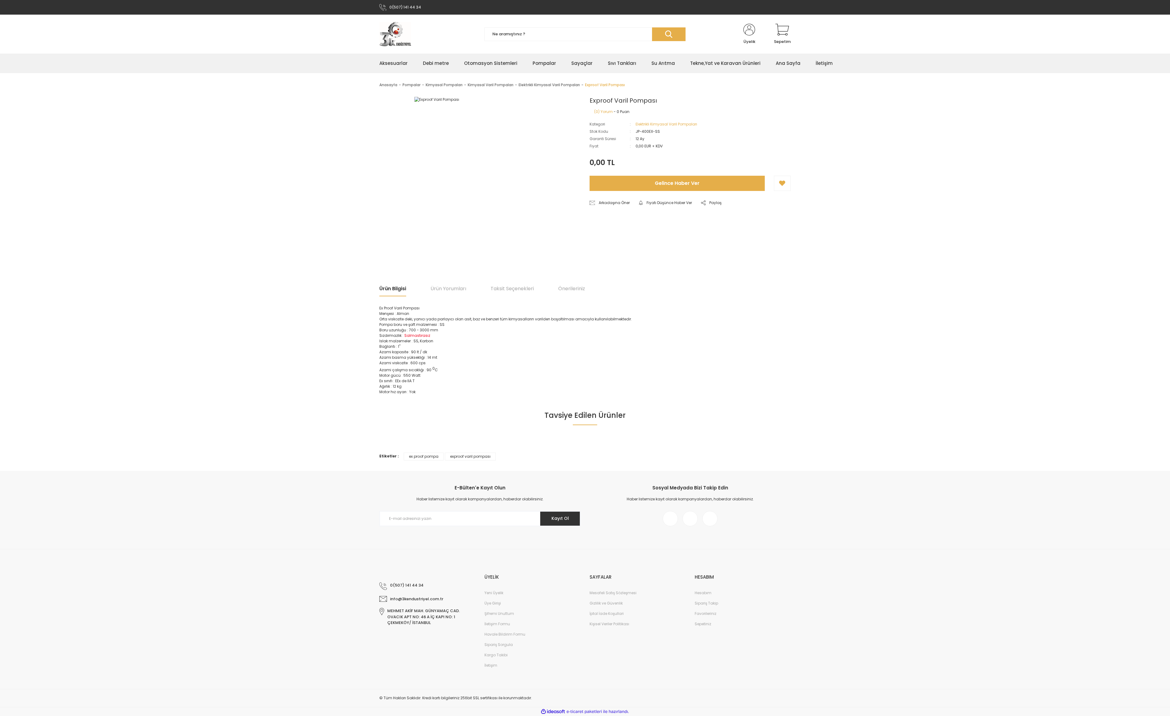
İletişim (490, 665)
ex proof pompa (423, 456)
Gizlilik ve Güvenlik (606, 603)
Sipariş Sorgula (498, 644)
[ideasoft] (553, 711)
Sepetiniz (703, 623)
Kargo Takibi (496, 655)
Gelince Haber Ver (677, 183)
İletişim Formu (497, 623)
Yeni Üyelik (493, 592)
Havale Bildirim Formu (504, 634)
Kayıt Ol (560, 518)
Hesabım (703, 592)
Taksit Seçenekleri (512, 288)
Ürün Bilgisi (392, 288)
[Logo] (395, 34)
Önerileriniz (571, 288)
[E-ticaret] (584, 711)
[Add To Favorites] (782, 183)
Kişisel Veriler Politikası (609, 623)
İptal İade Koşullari (607, 613)
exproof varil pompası (470, 456)
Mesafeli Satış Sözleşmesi (613, 592)
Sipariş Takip (706, 603)
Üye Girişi (492, 603)
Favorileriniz (705, 613)
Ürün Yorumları (448, 288)
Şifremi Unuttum (499, 613)
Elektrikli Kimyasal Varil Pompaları (666, 124)
